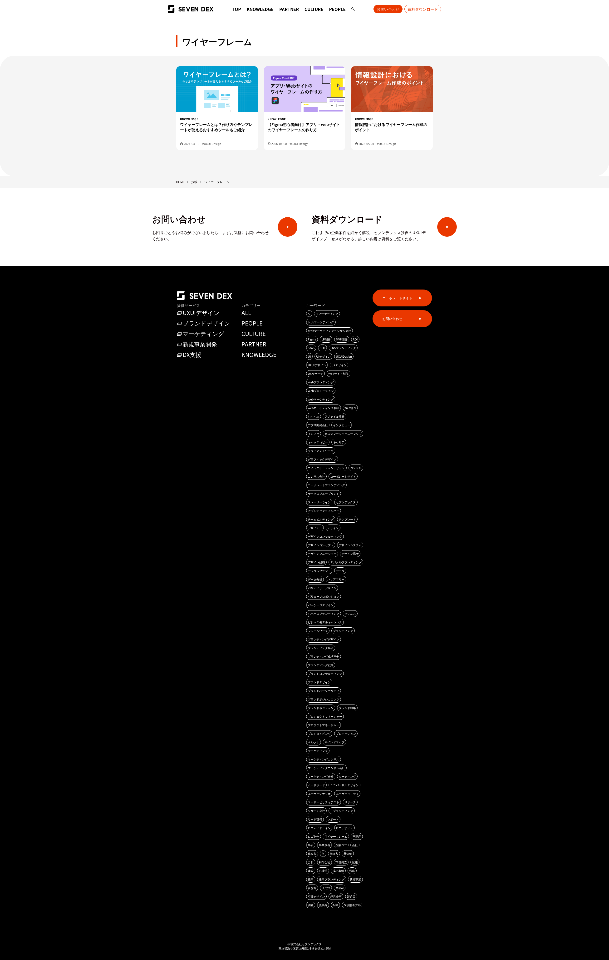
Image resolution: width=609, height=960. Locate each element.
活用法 (326, 888)
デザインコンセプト (321, 545)
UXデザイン (339, 365)
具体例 (348, 853)
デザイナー (315, 528)
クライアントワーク (321, 451)
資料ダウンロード (423, 9)
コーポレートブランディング (326, 485)
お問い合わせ (388, 9)
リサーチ (350, 802)
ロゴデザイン (344, 828)
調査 (311, 905)
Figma (312, 339)
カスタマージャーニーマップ (343, 433)
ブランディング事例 (321, 648)
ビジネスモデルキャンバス (325, 622)
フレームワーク (318, 631)
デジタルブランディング (346, 562)
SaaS (311, 348)
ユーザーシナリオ (319, 793)
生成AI (339, 888)
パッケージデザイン (321, 605)
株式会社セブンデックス (306, 944)
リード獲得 (315, 819)
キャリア (338, 442)
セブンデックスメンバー (323, 511)
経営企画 (336, 896)
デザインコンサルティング (325, 536)
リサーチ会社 (316, 811)
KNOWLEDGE (260, 9)
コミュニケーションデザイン (326, 468)
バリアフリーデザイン (322, 588)
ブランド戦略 (347, 708)
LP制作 (326, 339)
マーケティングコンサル (323, 759)
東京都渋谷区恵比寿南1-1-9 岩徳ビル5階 (305, 948)
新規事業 (355, 879)
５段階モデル (352, 905)
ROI (355, 339)
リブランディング (341, 811)
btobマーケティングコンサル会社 (329, 331)
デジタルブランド (319, 571)
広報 (355, 862)
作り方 (312, 853)
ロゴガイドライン (319, 828)
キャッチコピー (318, 442)
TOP (236, 9)
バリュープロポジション (323, 596)
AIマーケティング (327, 313)
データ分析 (315, 579)
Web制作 (350, 408)
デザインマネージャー (322, 553)
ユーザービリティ (347, 793)
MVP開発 (342, 339)
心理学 (323, 871)
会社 (355, 845)
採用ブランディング (331, 879)
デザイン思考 (350, 553)
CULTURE (313, 9)
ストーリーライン (319, 502)
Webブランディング (321, 382)
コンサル (356, 468)
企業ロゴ (341, 845)
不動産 (357, 836)
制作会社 (324, 862)
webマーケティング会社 (323, 408)
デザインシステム (350, 545)
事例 (311, 845)
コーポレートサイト (343, 476)
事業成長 (324, 845)
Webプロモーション (321, 391)
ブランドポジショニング (323, 699)
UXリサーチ (315, 373)
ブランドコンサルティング (325, 673)
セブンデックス (346, 502)
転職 (335, 905)
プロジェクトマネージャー (325, 716)
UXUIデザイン (201, 312)
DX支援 (192, 354)
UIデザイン (323, 356)
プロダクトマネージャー (323, 725)
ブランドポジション (321, 708)
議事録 (323, 905)
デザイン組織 (316, 562)
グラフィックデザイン (322, 459)
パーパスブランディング (323, 613)
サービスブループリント (323, 493)
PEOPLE (337, 9)
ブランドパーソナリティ (323, 691)
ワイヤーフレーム (335, 836)
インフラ (313, 433)
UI (309, 356)
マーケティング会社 (321, 776)
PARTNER (289, 9)
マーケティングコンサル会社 (326, 768)
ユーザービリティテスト (323, 802)
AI (309, 313)
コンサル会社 (316, 476)
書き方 (312, 888)
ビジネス (350, 613)
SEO (322, 348)
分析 (311, 862)
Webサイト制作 (338, 373)
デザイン (333, 528)
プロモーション (346, 733)
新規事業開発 (200, 344)
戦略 (352, 871)
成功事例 (338, 871)
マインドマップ (334, 742)
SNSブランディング (343, 348)
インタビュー (341, 425)
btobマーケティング (321, 322)
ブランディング (343, 631)
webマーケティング (321, 399)
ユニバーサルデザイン (344, 785)
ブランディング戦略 (321, 665)
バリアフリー (335, 579)
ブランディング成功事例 (323, 656)
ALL (246, 312)
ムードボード (316, 785)
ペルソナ (313, 742)
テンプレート (347, 519)
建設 (311, 871)
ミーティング (347, 776)
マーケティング (203, 333)
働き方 (334, 853)
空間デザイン (316, 896)
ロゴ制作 (313, 836)
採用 (311, 879)
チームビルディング (321, 519)
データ (340, 571)
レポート (333, 819)
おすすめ (313, 416)
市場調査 (341, 862)
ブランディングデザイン (323, 639)
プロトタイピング (319, 733)
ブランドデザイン (206, 323)
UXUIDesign (344, 356)
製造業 (351, 896)
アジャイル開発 (334, 416)
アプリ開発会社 (318, 425)
